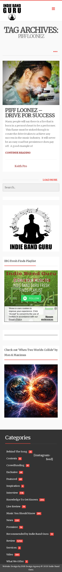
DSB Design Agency (30, 566)
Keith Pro (21, 166)
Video (9, 554)
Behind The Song (16, 451)
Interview (12, 492)
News (9, 520)
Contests (11, 458)
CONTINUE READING (17, 152)
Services (11, 547)
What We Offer (15, 561)
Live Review (13, 506)
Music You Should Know (20, 513)
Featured (11, 479)
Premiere (12, 527)
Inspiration (13, 485)
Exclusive (12, 472)
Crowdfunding (15, 465)
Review (50, 99)
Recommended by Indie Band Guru (27, 533)
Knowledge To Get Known (22, 499)
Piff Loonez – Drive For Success (30, 113)
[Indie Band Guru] (31, 11)
